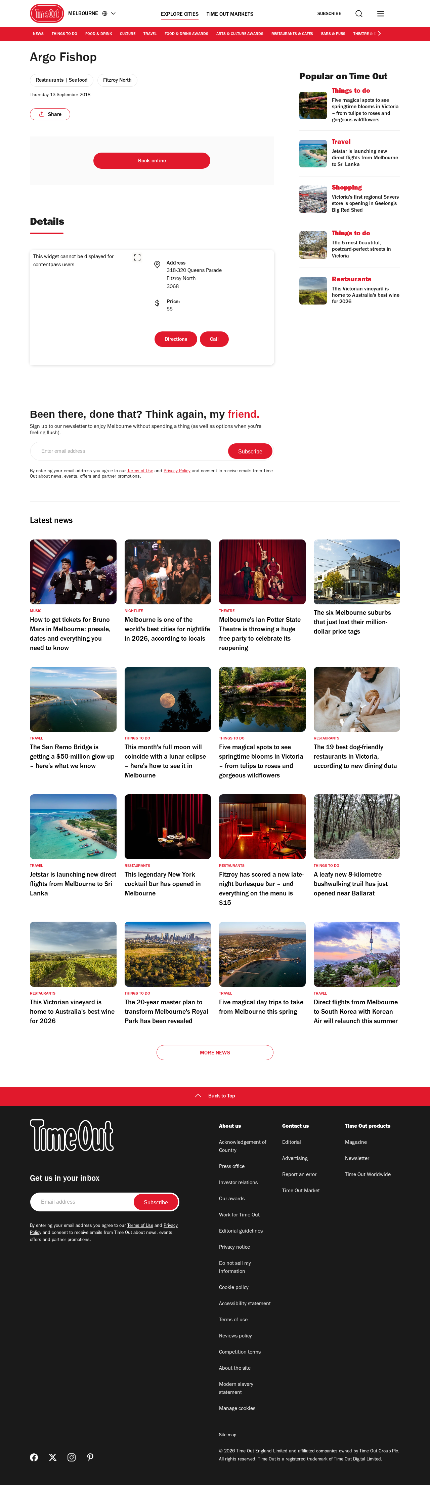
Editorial (291, 1143)
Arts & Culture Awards (239, 34)
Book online (152, 161)
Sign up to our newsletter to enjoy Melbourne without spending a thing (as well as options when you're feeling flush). (145, 430)
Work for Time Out (239, 1215)
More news (215, 1053)
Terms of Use (140, 471)
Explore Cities (180, 14)
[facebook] (34, 1457)
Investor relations (238, 1183)
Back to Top (221, 1096)
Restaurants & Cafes (292, 34)
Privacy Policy (177, 471)
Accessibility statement (245, 1304)
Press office (232, 1167)
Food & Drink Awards (186, 34)
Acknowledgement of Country (242, 1147)
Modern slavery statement (236, 1389)
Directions (176, 340)
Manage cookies (237, 1409)
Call (214, 340)
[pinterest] (90, 1457)
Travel (150, 34)
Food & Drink (98, 34)
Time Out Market (301, 1191)
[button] (137, 257)
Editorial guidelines (241, 1231)
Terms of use (233, 1320)
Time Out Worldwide (368, 1175)
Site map (227, 1435)
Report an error (299, 1175)
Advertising (295, 1159)
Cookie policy (234, 1288)
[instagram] (72, 1457)
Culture (127, 34)
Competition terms (240, 1352)
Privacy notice (234, 1247)
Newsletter (357, 1159)
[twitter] (53, 1457)
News (38, 34)
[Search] (359, 13)
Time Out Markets (230, 14)
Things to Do (64, 34)
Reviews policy (235, 1336)
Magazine (356, 1143)
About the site (235, 1368)
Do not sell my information (235, 1268)
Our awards (232, 1199)
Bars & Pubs (333, 34)
